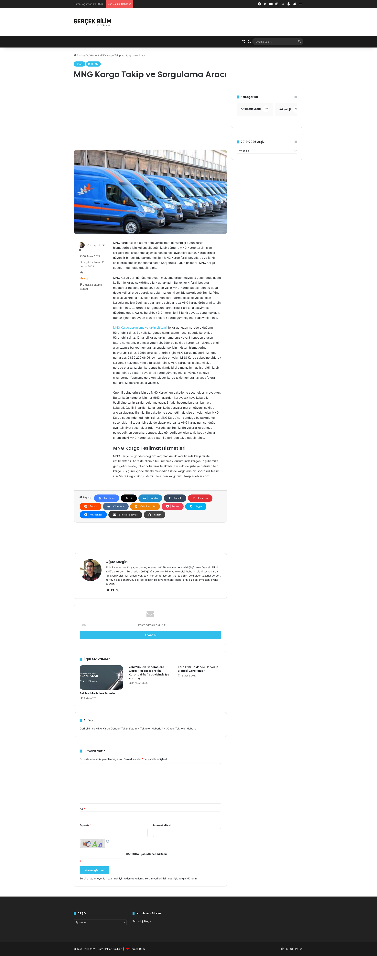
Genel (93, 55)
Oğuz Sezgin (94, 245)
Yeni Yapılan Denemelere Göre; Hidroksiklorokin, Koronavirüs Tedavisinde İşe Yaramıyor (149, 672)
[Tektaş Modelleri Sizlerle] (101, 677)
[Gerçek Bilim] (92, 22)
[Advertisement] (150, 116)
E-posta (86, 825)
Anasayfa (82, 55)
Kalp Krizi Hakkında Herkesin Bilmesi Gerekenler (198, 669)
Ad (82, 808)
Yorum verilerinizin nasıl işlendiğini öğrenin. (171, 878)
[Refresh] (108, 841)
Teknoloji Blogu (142, 921)
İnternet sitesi (162, 825)
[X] (117, 590)
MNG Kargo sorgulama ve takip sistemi (140, 327)
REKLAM (93, 64)
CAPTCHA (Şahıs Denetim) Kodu (146, 853)
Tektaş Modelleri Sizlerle (97, 693)
